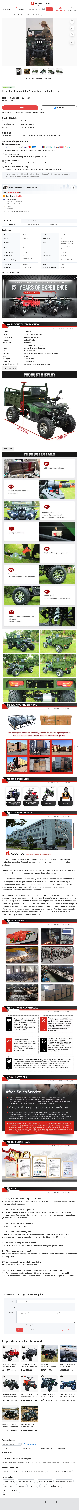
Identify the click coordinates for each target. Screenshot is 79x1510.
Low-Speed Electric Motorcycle (35, 1471)
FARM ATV (61, 1448)
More (4, 1495)
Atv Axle (43, 1486)
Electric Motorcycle (38, 15)
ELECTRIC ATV (25, 1448)
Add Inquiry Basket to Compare (40, 78)
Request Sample (38, 112)
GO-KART (5, 1448)
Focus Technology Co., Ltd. (26, 1502)
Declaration (61, 1502)
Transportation (12, 15)
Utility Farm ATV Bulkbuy (11, 1491)
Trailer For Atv (8, 1486)
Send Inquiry (20, 108)
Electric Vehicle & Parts (24, 15)
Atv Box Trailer (21, 1486)
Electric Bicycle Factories (64, 1481)
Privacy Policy (70, 1502)
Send (19, 1330)
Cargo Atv (33, 1486)
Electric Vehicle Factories (26, 1481)
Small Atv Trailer (56, 1486)
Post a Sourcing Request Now (61, 1330)
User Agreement (51, 1502)
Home (3, 15)
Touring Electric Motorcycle (12, 1471)
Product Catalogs (31, 1444)
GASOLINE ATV (7, 1452)
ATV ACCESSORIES (46, 1448)
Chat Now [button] (60, 108)
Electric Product (9, 1481)
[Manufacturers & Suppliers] (39, 4)
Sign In (5, 211)
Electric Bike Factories (45, 1481)
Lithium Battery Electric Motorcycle (60, 1471)
